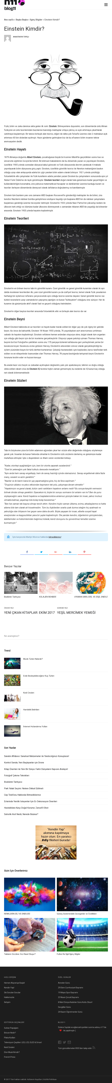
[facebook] (60, 1042)
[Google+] (56, 552)
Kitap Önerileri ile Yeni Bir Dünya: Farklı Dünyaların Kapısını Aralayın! (36, 769)
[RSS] (93, 1048)
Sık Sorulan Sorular (12, 992)
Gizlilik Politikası (50, 1079)
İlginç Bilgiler (36, 19)
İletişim (7, 1002)
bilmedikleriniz (55, 537)
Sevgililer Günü (64, 1007)
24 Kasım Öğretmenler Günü (70, 1012)
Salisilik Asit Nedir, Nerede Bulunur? (21, 814)
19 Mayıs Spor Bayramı (68, 992)
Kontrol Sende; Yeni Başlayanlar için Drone (24, 762)
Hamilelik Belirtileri (31, 709)
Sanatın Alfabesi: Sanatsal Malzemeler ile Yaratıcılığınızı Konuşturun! (36, 756)
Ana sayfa (9, 19)
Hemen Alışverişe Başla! (14, 983)
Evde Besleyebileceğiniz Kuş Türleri (38, 676)
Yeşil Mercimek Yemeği (76, 613)
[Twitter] (41, 552)
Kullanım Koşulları (34, 1079)
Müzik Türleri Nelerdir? (33, 659)
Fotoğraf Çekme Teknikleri (16, 775)
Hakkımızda (9, 997)
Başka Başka (22, 19)
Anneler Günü (64, 983)
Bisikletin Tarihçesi (13, 782)
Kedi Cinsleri (28, 693)
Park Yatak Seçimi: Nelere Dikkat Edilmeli (23, 788)
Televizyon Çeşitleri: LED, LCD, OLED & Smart (23, 1042)
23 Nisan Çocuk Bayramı (68, 997)
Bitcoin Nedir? (10, 1033)
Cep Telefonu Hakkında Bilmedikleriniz (22, 795)
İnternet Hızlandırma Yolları (35, 726)
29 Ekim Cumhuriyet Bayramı (70, 988)
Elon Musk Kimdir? (12, 1052)
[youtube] (70, 1042)
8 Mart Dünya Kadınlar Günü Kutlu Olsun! (75, 1002)
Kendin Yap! (9, 988)
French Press (9, 1057)
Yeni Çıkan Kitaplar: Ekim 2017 (29, 613)
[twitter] (65, 1042)
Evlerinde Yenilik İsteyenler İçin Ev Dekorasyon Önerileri (30, 801)
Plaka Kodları (9, 1038)
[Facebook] (27, 552)
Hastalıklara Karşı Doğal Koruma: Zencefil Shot (26, 808)
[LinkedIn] (70, 552)
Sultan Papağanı (11, 1028)
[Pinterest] (84, 552)
